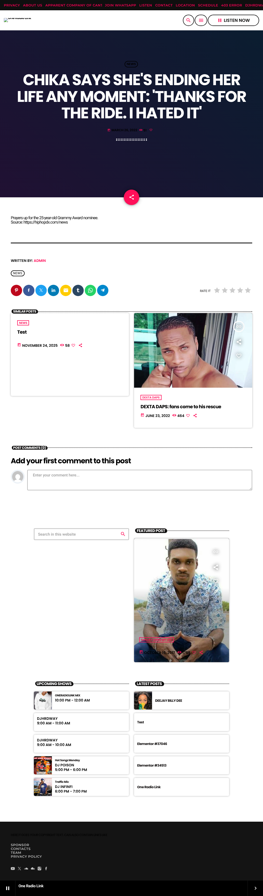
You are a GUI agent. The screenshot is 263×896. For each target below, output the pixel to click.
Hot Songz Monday (67, 760)
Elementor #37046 (152, 743)
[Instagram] (39, 869)
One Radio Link (149, 787)
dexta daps (150, 397)
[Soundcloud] (26, 869)
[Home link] (17, 20)
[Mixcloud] (33, 869)
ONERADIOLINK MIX (67, 695)
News (131, 64)
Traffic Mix (62, 782)
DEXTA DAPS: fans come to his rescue (180, 407)
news (17, 273)
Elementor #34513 (151, 765)
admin (40, 260)
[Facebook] (46, 869)
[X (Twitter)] (19, 869)
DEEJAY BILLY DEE (168, 700)
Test (21, 332)
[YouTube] (13, 869)
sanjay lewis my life (156, 640)
